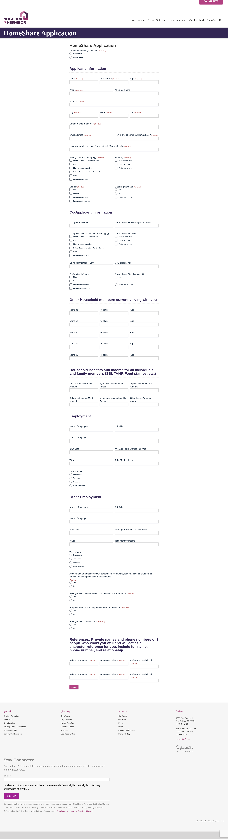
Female (76, 193)
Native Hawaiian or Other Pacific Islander (88, 172)
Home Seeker (78, 57)
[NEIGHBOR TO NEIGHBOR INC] (200, 756)
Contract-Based (79, 486)
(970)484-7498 (182, 724)
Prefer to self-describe (81, 201)
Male (75, 189)
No (120, 193)
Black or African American (82, 168)
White (75, 176)
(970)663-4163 (182, 734)
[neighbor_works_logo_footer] (184, 746)
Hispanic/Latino (124, 164)
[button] (220, 20)
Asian (75, 164)
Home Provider (79, 53)
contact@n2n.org (183, 739)
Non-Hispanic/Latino (126, 160)
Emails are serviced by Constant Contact (75, 811)
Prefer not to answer (81, 179)
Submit (74, 687)
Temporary (77, 478)
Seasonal (76, 482)
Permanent (77, 474)
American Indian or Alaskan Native (86, 160)
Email (7, 775)
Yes (120, 189)
